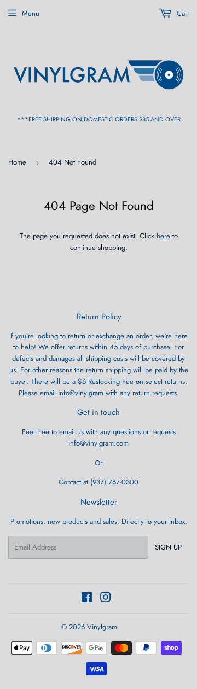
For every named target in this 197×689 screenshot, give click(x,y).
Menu (30, 13)
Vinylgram (102, 627)
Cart (182, 13)
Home (17, 162)
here (163, 236)
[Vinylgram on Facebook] (86, 599)
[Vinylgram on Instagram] (105, 599)
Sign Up (168, 547)
